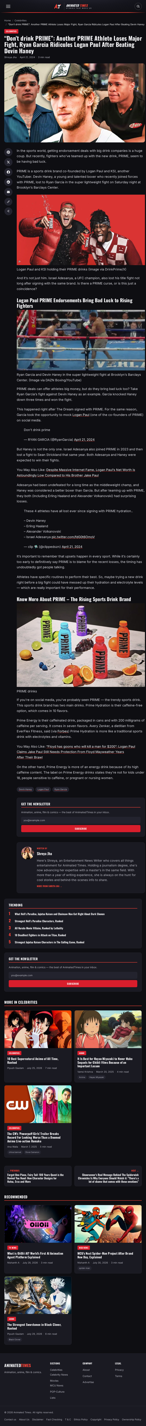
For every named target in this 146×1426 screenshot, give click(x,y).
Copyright (95, 1419)
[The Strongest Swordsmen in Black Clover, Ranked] (37, 1295)
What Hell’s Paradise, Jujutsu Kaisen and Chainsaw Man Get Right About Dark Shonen (60, 914)
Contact (87, 1375)
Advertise (88, 1382)
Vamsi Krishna (85, 1071)
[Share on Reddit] (8, 182)
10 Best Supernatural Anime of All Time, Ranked (32, 1060)
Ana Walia (12, 1146)
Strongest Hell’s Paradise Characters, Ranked (39, 921)
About (86, 1369)
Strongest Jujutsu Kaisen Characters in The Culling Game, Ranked (49, 942)
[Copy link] (8, 202)
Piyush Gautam (15, 1068)
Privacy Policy (111, 1419)
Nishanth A (13, 1262)
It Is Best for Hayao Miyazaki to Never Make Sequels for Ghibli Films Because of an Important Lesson (105, 1062)
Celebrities (21, 20)
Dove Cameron (32, 1152)
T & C (68, 1419)
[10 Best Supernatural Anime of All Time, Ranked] (37, 1029)
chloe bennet (15, 1152)
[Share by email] (8, 192)
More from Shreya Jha (49, 886)
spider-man (84, 1268)
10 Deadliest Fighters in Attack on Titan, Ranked (40, 935)
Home (7, 20)
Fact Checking (54, 1419)
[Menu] (8, 6)
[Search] (138, 6)
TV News (13, 1247)
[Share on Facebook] (8, 172)
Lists (52, 1397)
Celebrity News (59, 1374)
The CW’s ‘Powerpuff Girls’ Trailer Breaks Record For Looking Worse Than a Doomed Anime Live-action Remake (34, 1137)
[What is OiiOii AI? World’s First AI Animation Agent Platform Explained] (37, 1224)
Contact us (10, 1419)
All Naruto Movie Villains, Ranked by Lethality (39, 928)
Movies (54, 1380)
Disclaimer (37, 1419)
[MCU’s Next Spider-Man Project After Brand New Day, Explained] (108, 1224)
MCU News (83, 1247)
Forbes (63, 731)
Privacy (119, 1369)
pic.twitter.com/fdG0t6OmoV (73, 537)
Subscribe (81, 828)
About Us (24, 1419)
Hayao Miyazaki (96, 1077)
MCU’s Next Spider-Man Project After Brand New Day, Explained (105, 1255)
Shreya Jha (10, 57)
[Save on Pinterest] (8, 152)
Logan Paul (80, 415)
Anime (82, 1052)
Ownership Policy (131, 1419)
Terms (118, 1375)
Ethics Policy (81, 1419)
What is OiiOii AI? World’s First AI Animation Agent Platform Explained (35, 1255)
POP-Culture (57, 1391)
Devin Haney (25, 789)
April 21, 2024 (84, 439)
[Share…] (8, 211)
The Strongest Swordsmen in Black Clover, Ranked (34, 1326)
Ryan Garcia (60, 789)
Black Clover (14, 1339)
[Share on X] (8, 162)
